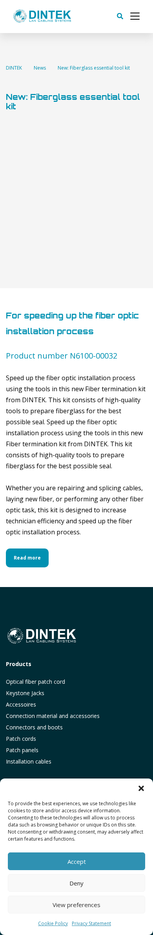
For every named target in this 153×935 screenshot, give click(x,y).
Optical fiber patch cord (35, 681)
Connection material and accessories (53, 716)
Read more (27, 557)
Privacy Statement (91, 923)
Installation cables (28, 761)
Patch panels (22, 750)
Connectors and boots (34, 727)
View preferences (76, 905)
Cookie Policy (53, 923)
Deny (76, 883)
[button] (141, 788)
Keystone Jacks (25, 693)
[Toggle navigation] (135, 16)
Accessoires (21, 704)
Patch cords (21, 738)
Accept (76, 861)
